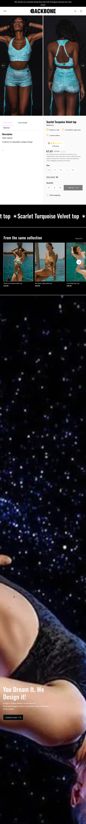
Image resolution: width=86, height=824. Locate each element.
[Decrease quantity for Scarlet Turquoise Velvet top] (48, 188)
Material (6, 128)
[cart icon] (81, 11)
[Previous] (3, 65)
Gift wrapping (55, 195)
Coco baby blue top (73, 283)
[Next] (82, 65)
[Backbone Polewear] (43, 11)
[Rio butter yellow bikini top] (50, 262)
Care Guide (22, 123)
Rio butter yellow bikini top (43, 283)
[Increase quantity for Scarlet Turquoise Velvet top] (60, 188)
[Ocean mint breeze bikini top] (18, 262)
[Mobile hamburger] (4, 11)
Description (7, 123)
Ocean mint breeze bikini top (13, 283)
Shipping (53, 161)
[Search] (75, 11)
